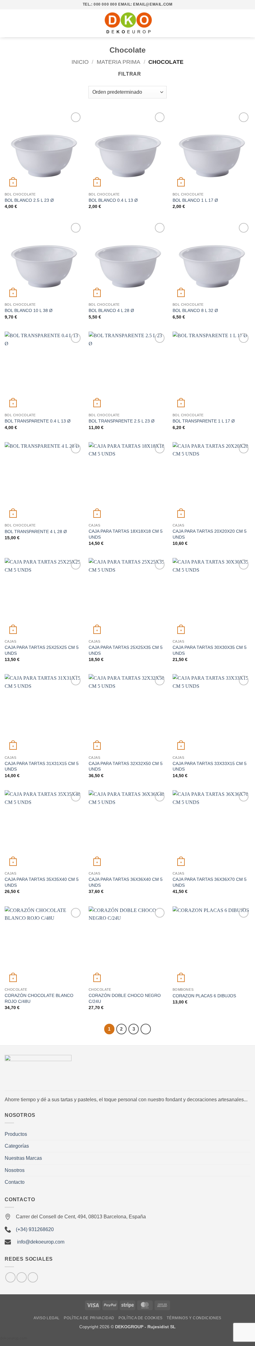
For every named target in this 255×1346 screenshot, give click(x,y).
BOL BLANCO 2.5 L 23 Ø (29, 200)
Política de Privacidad (89, 1318)
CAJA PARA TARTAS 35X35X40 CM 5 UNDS (42, 882)
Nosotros (15, 1170)
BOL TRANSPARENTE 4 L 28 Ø (36, 531)
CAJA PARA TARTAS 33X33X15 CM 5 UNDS (210, 766)
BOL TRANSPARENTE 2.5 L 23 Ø (122, 420)
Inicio (80, 62)
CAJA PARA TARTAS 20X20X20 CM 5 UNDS (210, 534)
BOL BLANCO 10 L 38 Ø (29, 310)
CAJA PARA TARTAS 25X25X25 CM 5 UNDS (42, 650)
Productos (16, 1134)
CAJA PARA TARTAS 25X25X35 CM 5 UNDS (126, 650)
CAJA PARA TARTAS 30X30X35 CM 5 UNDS (210, 650)
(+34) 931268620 (35, 1229)
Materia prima (118, 62)
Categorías (17, 1146)
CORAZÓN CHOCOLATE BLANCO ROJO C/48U (39, 998)
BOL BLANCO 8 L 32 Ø (195, 310)
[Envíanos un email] (21, 1277)
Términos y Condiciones (194, 1318)
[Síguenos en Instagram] (10, 1277)
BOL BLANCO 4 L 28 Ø (111, 310)
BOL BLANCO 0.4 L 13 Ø (113, 200)
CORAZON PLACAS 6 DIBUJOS (204, 995)
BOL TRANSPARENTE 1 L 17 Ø (204, 420)
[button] (8, 23)
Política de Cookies (140, 1318)
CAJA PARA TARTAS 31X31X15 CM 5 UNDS (42, 766)
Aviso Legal (47, 1318)
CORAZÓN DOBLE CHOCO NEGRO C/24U (125, 998)
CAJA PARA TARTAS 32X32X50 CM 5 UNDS (126, 766)
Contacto (15, 1182)
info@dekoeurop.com (40, 1241)
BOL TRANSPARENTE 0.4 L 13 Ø (38, 420)
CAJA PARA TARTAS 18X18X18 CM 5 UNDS (126, 534)
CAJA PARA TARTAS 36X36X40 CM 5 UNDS (126, 882)
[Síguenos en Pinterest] (33, 1277)
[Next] (146, 1029)
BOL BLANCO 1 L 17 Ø (195, 200)
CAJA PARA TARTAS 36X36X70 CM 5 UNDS (210, 882)
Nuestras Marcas (23, 1158)
